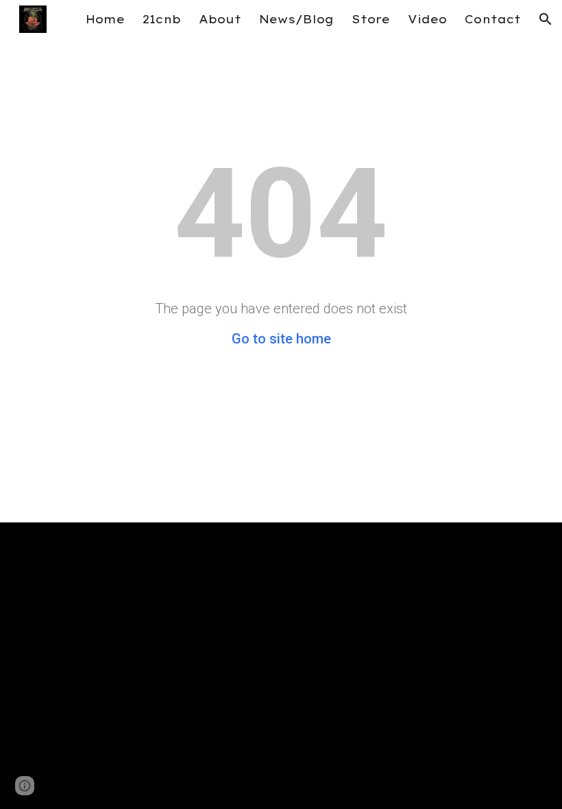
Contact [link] (493, 19)
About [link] (220, 19)
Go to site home (281, 338)
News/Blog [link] (296, 19)
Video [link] (427, 19)
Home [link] (105, 19)
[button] (545, 19)
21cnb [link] (162, 19)
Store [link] (371, 19)
